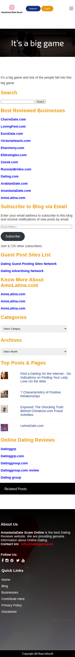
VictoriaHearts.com (16, 141)
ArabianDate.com (14, 183)
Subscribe (12, 236)
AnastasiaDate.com (16, 190)
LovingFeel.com (13, 126)
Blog (4, 586)
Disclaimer (9, 611)
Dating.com (10, 176)
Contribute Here (13, 599)
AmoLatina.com (13, 198)
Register (33, 9)
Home (5, 580)
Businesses (9, 592)
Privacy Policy (11, 605)
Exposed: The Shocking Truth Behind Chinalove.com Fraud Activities (41, 411)
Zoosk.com (9, 162)
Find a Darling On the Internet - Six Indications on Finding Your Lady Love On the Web (45, 377)
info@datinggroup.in (37, 544)
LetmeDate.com (32, 426)
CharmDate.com (13, 119)
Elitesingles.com (14, 155)
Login (47, 9)
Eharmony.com (12, 148)
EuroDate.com (12, 133)
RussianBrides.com (16, 169)
